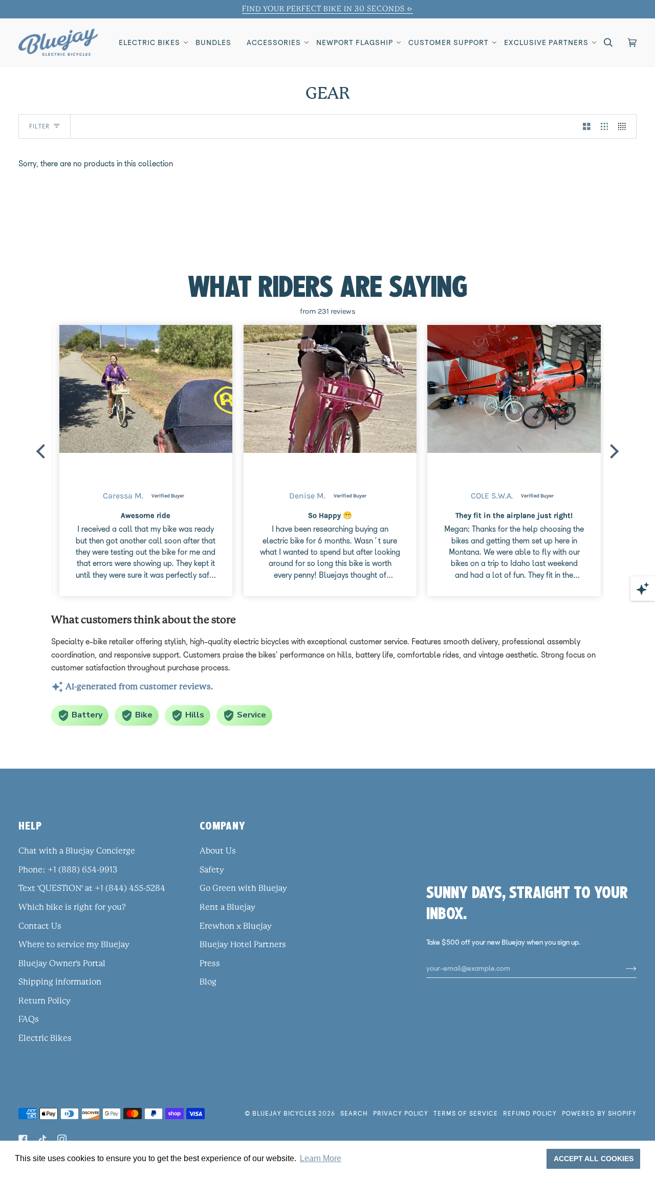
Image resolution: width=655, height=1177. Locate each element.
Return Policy (44, 1001)
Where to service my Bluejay (73, 945)
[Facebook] (23, 1139)
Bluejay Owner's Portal (61, 964)
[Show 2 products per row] (587, 126)
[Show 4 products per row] (624, 126)
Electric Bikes (45, 1038)
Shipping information (59, 982)
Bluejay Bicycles (284, 1113)
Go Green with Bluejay (243, 888)
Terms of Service (465, 1113)
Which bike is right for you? (72, 907)
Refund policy (530, 1113)
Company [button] (223, 826)
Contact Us (39, 926)
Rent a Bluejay (227, 907)
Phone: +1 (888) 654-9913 (67, 870)
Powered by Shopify (599, 1113)
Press (210, 964)
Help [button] (30, 826)
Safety (212, 870)
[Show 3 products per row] (605, 126)
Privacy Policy (400, 1113)
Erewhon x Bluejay (236, 926)
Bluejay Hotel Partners (243, 945)
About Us (218, 851)
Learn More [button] (320, 1158)
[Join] (623, 968)
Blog (208, 982)
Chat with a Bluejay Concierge (76, 851)
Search (354, 1113)
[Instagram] (62, 1139)
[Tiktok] (42, 1139)
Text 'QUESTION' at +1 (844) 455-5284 (91, 888)
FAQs (28, 1019)
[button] (149, 42)
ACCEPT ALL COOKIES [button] (594, 1158)
